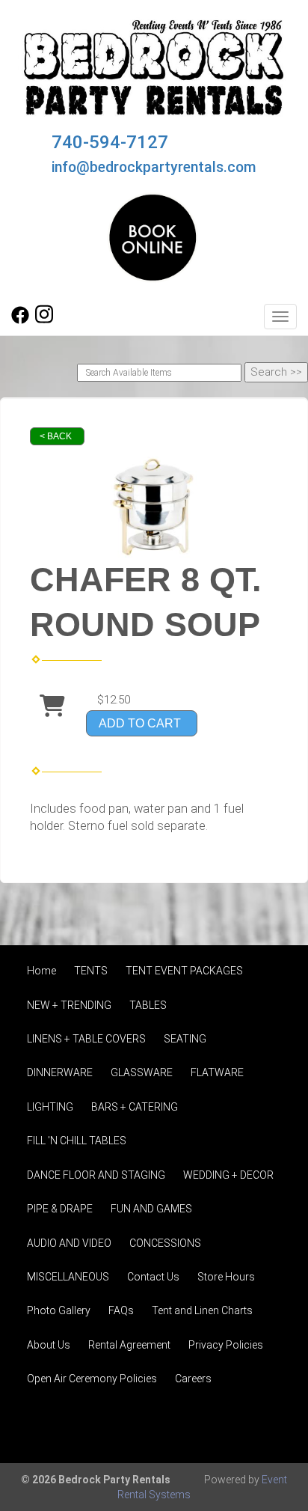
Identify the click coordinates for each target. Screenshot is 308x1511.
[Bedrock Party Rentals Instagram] (44, 320)
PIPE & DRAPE (60, 1209)
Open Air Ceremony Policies (92, 1379)
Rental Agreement (129, 1345)
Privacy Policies (225, 1345)
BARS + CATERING (134, 1107)
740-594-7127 (110, 142)
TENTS (91, 971)
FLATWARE (217, 1072)
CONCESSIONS (165, 1243)
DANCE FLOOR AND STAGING (96, 1175)
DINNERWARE (60, 1072)
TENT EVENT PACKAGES (184, 971)
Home (41, 971)
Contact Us (153, 1277)
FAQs (121, 1310)
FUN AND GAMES (151, 1209)
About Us (48, 1345)
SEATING (185, 1039)
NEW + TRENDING (69, 1005)
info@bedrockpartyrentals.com (154, 167)
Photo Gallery (58, 1310)
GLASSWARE (142, 1072)
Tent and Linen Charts (202, 1310)
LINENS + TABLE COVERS (86, 1039)
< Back (56, 436)
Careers (193, 1379)
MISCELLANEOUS (68, 1277)
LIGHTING (50, 1107)
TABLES (148, 1005)
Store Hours (226, 1277)
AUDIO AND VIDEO (69, 1243)
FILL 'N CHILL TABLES (76, 1141)
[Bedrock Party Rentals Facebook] (20, 320)
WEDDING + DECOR (228, 1175)
